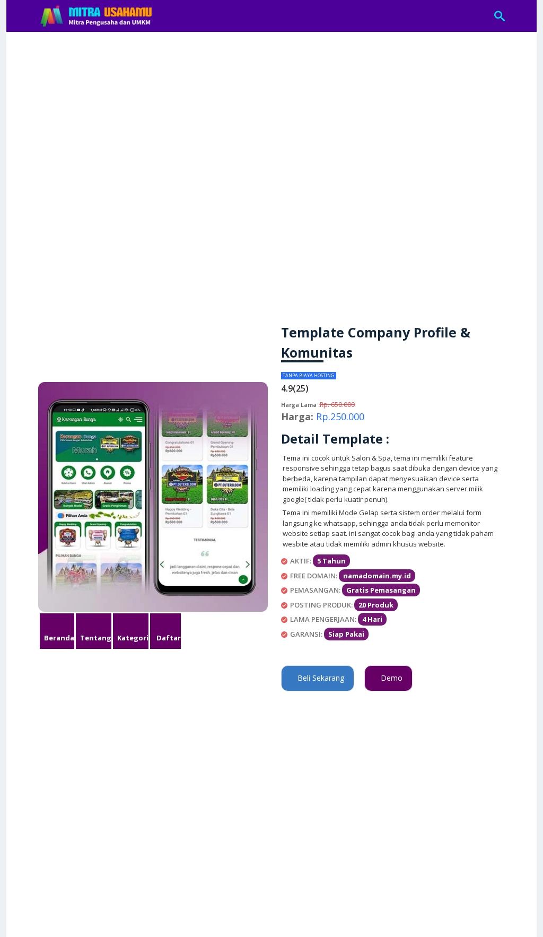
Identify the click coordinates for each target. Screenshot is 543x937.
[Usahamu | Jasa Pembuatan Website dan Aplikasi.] (96, 16)
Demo (388, 678)
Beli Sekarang (317, 678)
